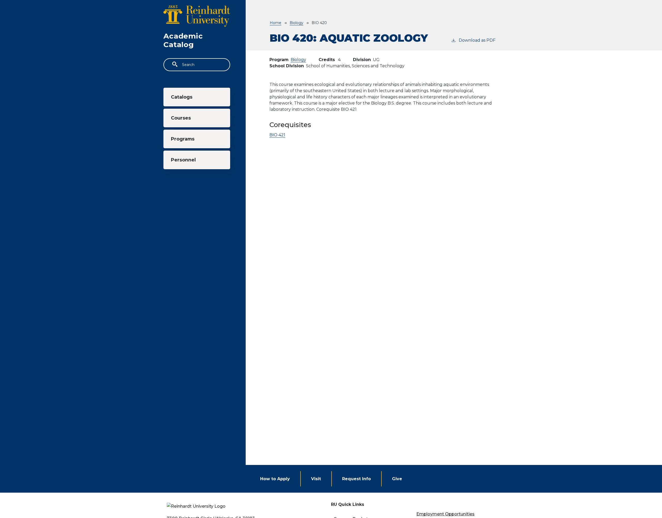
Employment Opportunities (445, 514)
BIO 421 (277, 134)
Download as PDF (477, 40)
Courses (181, 118)
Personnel (183, 159)
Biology (296, 22)
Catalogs (181, 97)
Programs (182, 139)
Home (275, 22)
